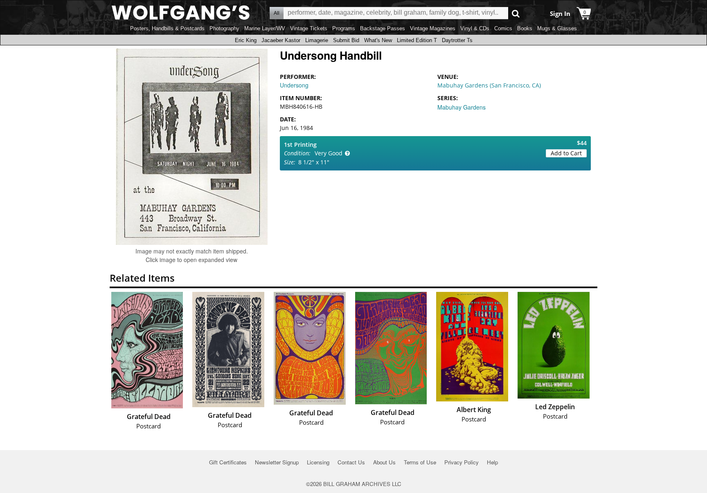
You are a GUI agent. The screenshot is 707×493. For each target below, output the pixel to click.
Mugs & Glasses (557, 28)
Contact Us (351, 462)
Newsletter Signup (277, 462)
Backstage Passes (382, 28)
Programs (343, 28)
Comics (503, 28)
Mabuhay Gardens (461, 107)
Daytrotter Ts (457, 40)
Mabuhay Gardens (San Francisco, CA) (489, 85)
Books (524, 28)
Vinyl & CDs (474, 28)
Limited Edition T (417, 40)
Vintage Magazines (432, 28)
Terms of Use (420, 462)
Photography (224, 28)
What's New (378, 40)
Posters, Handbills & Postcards (167, 28)
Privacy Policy (461, 462)
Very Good (328, 153)
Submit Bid (346, 40)
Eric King (246, 40)
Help (492, 462)
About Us (384, 462)
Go (515, 13)
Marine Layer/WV (264, 28)
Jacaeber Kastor (280, 40)
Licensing (318, 462)
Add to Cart (566, 153)
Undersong (294, 85)
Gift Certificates (228, 462)
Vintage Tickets (308, 28)
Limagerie (316, 40)
